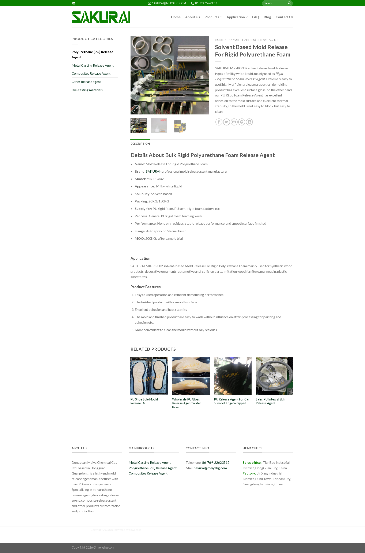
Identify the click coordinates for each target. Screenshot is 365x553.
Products (212, 17)
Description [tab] (140, 143)
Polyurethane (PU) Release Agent (92, 54)
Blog (267, 17)
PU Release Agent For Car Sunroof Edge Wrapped (231, 401)
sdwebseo (135, 529)
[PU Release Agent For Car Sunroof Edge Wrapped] (233, 376)
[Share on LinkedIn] (249, 121)
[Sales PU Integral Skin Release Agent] (274, 376)
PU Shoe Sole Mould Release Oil (144, 401)
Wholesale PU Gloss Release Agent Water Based (186, 403)
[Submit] (289, 3)
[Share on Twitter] (226, 121)
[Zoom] (136, 109)
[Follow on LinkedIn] (73, 3)
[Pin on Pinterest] (241, 121)
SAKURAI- (154, 171)
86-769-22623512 (215, 462)
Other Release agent (86, 82)
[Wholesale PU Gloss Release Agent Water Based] (191, 376)
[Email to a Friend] (234, 121)
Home (176, 17)
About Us (192, 17)
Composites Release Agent (91, 73)
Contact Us (284, 17)
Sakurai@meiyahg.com (210, 468)
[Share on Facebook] (218, 121)
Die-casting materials (87, 90)
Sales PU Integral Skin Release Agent (270, 401)
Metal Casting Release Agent (93, 65)
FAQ (255, 17)
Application (236, 17)
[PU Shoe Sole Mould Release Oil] (149, 376)
